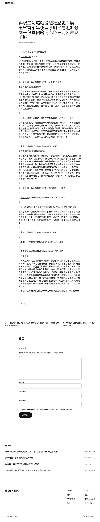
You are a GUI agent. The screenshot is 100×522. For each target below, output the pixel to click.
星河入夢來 (10, 3)
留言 (20, 357)
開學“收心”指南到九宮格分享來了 (20, 458)
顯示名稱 (22, 382)
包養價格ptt (28, 207)
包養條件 (51, 277)
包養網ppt (28, 61)
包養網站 (53, 188)
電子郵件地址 (23, 391)
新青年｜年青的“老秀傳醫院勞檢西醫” (22, 464)
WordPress (89, 516)
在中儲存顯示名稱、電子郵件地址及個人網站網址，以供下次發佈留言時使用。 (46, 410)
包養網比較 (26, 56)
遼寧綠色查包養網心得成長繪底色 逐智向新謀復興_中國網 (31, 451)
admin (24, 42)
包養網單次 (74, 291)
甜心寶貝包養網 (61, 61)
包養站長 (70, 207)
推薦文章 (32, 42)
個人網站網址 (23, 400)
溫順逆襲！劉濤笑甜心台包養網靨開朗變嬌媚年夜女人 (29, 470)
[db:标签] (22, 303)
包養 (33, 66)
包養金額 (29, 164)
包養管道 (69, 158)
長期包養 (76, 100)
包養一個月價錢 (60, 280)
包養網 (22, 64)
